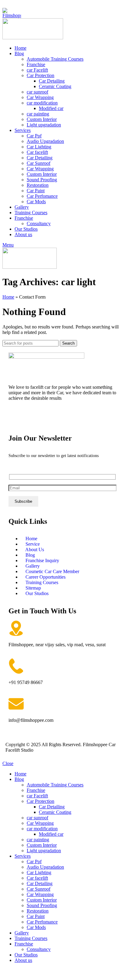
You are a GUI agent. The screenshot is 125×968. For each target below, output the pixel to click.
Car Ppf (34, 135)
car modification (42, 102)
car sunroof (37, 91)
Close (7, 763)
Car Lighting (39, 146)
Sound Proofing (42, 179)
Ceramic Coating (55, 86)
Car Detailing (52, 80)
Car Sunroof (38, 163)
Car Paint (36, 190)
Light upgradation (44, 124)
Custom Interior (42, 119)
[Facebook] (16, 419)
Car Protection (40, 75)
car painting (38, 113)
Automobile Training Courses (55, 59)
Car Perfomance (42, 196)
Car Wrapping (40, 97)
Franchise (36, 64)
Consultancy (39, 223)
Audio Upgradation (45, 141)
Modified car (51, 108)
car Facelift (37, 70)
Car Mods (36, 201)
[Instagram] (32, 419)
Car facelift (37, 152)
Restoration (38, 185)
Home (8, 297)
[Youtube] (48, 419)
